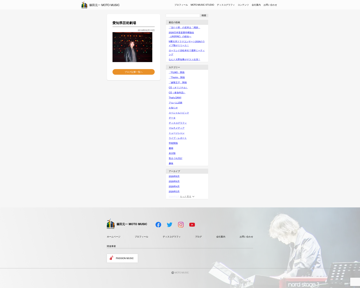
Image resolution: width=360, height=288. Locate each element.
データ (172, 117)
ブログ (198, 236)
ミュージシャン (176, 133)
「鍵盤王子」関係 (178, 82)
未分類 (172, 153)
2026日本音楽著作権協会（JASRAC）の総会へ (181, 34)
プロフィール (181, 4)
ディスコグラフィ (226, 4)
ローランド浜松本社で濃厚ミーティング (187, 52)
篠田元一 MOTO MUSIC (104, 5)
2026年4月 (174, 186)
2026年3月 (174, 191)
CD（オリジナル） (178, 87)
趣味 (171, 163)
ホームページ (113, 236)
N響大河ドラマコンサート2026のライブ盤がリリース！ (187, 43)
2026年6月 (174, 181)
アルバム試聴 (175, 102)
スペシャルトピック (179, 112)
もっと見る (185, 196)
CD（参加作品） (177, 92)
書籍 (171, 148)
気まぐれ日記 (175, 158)
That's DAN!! (175, 97)
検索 (204, 15)
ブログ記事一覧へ (134, 71)
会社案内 (256, 4)
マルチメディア (176, 127)
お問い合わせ (270, 4)
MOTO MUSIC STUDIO (202, 4)
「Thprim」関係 (177, 77)
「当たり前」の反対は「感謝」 (184, 27)
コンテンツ (243, 4)
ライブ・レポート (178, 138)
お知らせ (173, 107)
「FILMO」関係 (176, 72)
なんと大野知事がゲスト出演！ (184, 59)
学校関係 (173, 143)
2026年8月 (174, 176)
